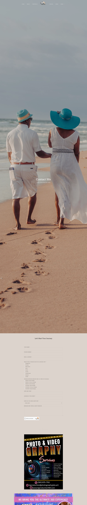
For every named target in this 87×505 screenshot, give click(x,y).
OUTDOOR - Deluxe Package (31, 388)
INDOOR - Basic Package (30, 380)
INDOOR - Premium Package (31, 382)
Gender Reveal (28, 373)
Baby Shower (28, 366)
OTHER (27, 376)
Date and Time (28, 391)
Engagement (28, 363)
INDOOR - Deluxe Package (30, 383)
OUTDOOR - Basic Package (30, 385)
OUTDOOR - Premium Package (31, 387)
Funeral (27, 371)
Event (27, 368)
